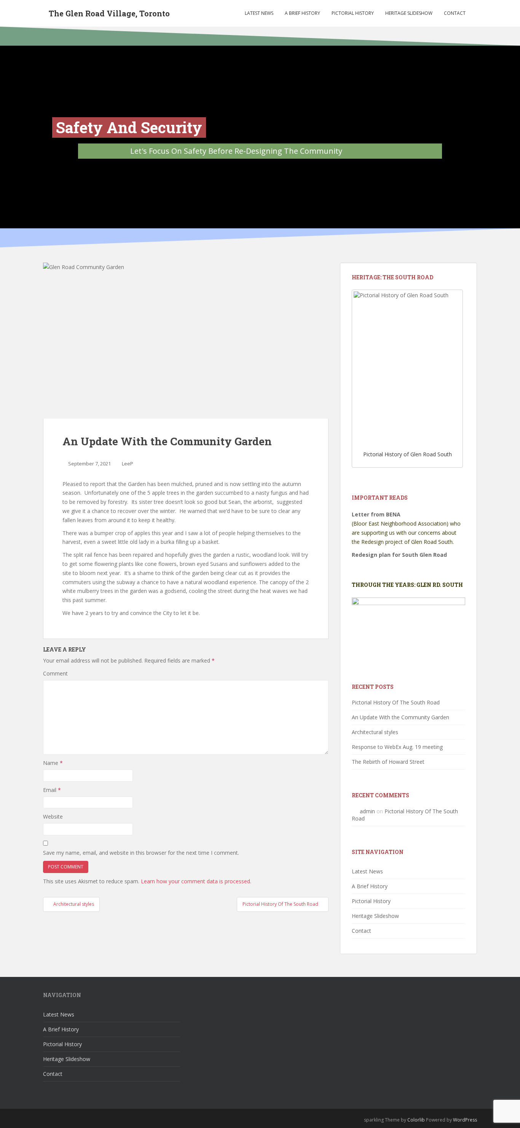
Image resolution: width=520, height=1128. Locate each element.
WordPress (465, 1120)
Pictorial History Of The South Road (396, 702)
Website (53, 816)
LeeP (127, 463)
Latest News (259, 13)
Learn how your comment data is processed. (196, 881)
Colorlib (416, 1120)
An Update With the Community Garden (400, 717)
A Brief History (302, 13)
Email (52, 789)
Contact (455, 13)
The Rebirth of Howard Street (388, 761)
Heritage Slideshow (408, 13)
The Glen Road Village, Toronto (109, 13)
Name (53, 762)
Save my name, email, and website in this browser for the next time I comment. (141, 852)
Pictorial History (353, 13)
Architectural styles (375, 732)
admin (367, 811)
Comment (55, 673)
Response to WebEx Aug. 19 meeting (397, 746)
